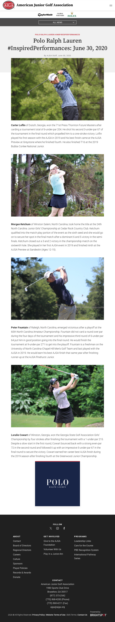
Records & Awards (22, 572)
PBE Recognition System (86, 550)
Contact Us (82, 615)
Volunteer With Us (52, 549)
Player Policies (20, 568)
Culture (16, 559)
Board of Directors (22, 545)
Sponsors (17, 563)
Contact (17, 541)
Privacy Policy (38, 615)
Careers (16, 554)
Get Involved (52, 536)
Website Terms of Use (55, 615)
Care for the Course (83, 545)
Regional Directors (22, 550)
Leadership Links (82, 541)
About (17, 536)
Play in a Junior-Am (53, 554)
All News (57, 22)
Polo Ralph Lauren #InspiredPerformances (57, 35)
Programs (80, 536)
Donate (16, 577)
